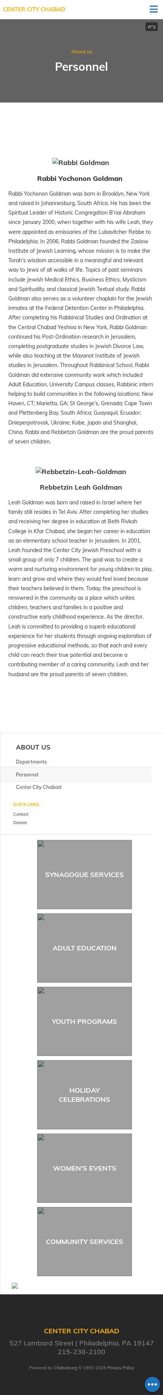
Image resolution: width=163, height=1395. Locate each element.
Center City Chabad (34, 9)
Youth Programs (84, 1021)
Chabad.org (65, 1367)
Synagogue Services (84, 874)
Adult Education (85, 948)
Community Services (84, 1241)
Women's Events (84, 1168)
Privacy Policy (120, 1367)
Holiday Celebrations (84, 1094)
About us (81, 51)
